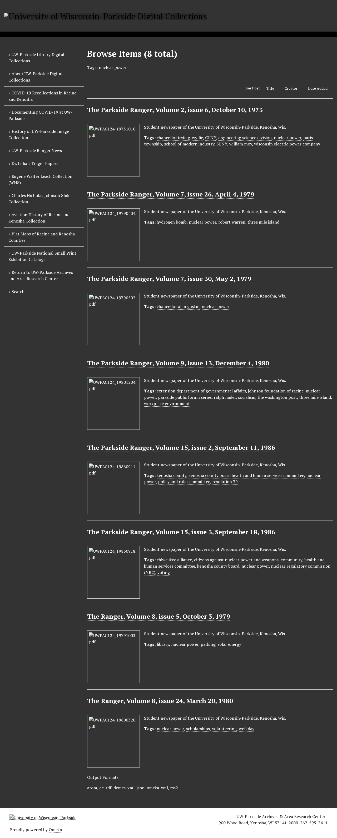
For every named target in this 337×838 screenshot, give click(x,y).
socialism (246, 397)
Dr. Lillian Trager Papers (35, 163)
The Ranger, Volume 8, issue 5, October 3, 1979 (158, 616)
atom (92, 788)
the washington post (277, 397)
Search (18, 291)
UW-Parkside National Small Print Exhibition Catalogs (42, 256)
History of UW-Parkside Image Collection (38, 134)
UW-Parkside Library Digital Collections (36, 58)
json (141, 788)
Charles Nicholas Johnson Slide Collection (39, 199)
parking (208, 644)
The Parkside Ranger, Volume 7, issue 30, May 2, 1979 (169, 278)
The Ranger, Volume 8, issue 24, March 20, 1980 (160, 700)
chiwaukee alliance (174, 560)
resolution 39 (225, 481)
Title (270, 88)
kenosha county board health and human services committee (246, 475)
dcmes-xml (124, 788)
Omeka (55, 829)
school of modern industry (189, 144)
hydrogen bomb (172, 222)
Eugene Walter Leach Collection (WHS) (40, 179)
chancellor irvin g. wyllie (180, 137)
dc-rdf (105, 788)
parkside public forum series (185, 397)
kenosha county (171, 475)
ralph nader (225, 397)
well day (246, 728)
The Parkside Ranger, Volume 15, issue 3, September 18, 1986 (181, 532)
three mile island (263, 222)
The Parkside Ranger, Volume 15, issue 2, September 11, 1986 (181, 447)
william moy (240, 144)
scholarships (198, 728)
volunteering (224, 728)
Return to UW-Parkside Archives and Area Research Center (40, 275)
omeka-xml (157, 788)
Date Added (318, 88)
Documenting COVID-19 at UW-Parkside (40, 115)
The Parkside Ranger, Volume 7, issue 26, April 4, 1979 (170, 194)
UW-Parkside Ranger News (37, 150)
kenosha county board (218, 566)
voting (163, 572)
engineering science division (245, 137)
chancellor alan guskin (178, 306)
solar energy (229, 644)
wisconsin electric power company (287, 144)
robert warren (231, 222)
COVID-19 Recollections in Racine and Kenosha (42, 96)
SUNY (221, 144)
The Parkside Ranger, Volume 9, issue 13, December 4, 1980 (178, 363)
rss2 (174, 788)
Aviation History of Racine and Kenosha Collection (39, 218)
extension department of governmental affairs (201, 391)
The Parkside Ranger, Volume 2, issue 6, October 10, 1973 (175, 109)
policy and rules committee (184, 481)
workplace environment (167, 403)
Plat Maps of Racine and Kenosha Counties (41, 237)
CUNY (210, 137)
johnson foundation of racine (276, 391)
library (163, 644)
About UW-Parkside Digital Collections (35, 77)
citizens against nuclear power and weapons (236, 560)
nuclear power (287, 137)
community (291, 560)
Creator (291, 88)
